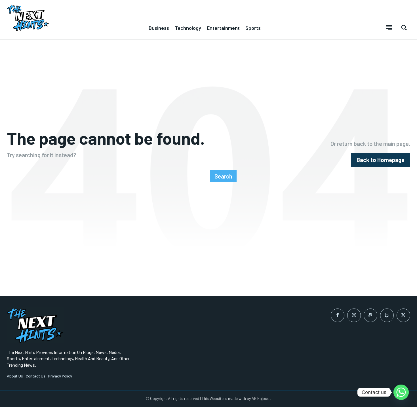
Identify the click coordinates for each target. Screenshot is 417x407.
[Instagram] (354, 315)
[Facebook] (337, 315)
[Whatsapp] (401, 392)
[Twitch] (387, 315)
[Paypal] (370, 315)
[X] (403, 315)
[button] (404, 27)
